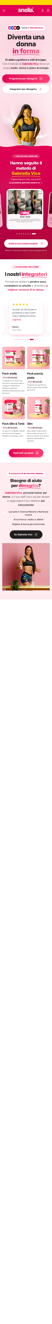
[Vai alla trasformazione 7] (33, 233)
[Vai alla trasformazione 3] (24, 233)
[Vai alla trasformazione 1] (18, 233)
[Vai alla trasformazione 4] (26, 233)
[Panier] (48, 10)
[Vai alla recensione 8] (31, 339)
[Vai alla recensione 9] (35, 339)
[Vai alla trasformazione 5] (28, 233)
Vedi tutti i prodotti (23, 453)
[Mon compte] (42, 10)
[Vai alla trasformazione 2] (21, 233)
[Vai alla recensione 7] (28, 339)
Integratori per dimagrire (23, 89)
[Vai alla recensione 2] (16, 339)
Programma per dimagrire (23, 78)
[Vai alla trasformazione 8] (35, 233)
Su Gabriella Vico (23, 534)
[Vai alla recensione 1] (14, 339)
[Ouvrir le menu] (4, 10)
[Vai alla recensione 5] (23, 339)
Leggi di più (7, 320)
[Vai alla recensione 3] (19, 339)
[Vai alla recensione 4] (21, 339)
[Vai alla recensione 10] (37, 339)
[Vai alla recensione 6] (25, 339)
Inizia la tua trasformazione (23, 243)
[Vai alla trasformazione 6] (30, 233)
